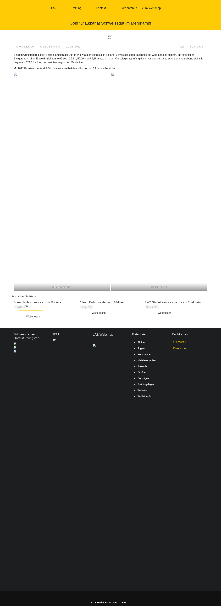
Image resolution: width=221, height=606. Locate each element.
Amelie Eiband (48, 46)
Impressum (179, 341)
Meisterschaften (147, 360)
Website (142, 390)
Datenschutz (180, 348)
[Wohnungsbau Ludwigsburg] (15, 348)
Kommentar (144, 354)
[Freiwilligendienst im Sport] (54, 340)
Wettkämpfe (144, 396)
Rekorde (142, 366)
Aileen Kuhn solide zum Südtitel (102, 302)
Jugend (142, 348)
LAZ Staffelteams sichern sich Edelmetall (173, 302)
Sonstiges (143, 378)
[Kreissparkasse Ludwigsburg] (15, 344)
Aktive (141, 342)
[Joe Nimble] (15, 351)
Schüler (142, 372)
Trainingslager (146, 384)
